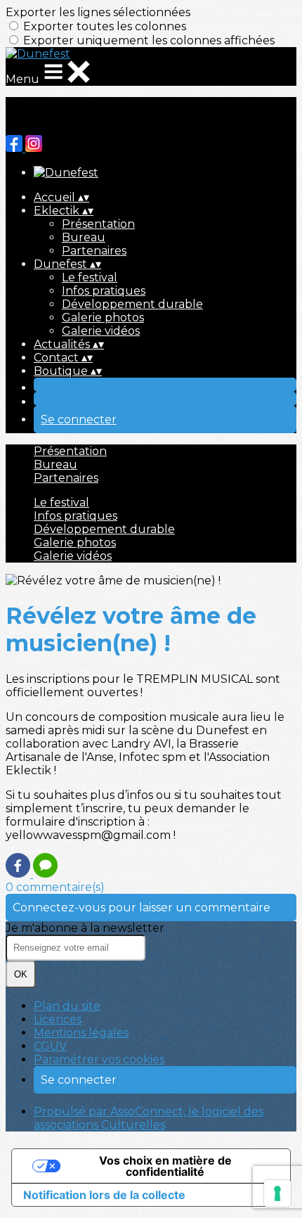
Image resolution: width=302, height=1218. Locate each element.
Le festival (89, 277)
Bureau (83, 237)
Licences (57, 1019)
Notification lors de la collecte (104, 1195)
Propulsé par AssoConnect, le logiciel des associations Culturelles (148, 1118)
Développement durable (132, 304)
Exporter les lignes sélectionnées (98, 12)
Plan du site (67, 1006)
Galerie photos (103, 317)
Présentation (98, 224)
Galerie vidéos (101, 331)
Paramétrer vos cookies (99, 1059)
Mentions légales (81, 1032)
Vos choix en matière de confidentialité (165, 1166)
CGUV (50, 1046)
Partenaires (94, 250)
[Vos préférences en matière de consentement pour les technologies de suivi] (277, 1193)
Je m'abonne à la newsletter (85, 928)
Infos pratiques (103, 290)
